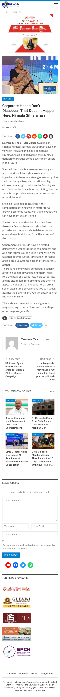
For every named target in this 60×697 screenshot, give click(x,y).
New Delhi (8, 98)
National (10, 400)
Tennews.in (7, 682)
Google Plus (46, 673)
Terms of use (39, 690)
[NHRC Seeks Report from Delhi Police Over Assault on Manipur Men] (43, 407)
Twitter (34, 673)
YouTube (11, 673)
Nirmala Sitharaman (24, 318)
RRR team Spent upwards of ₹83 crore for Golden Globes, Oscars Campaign (14, 370)
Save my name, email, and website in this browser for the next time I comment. (29, 547)
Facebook (23, 673)
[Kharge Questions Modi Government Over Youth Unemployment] (17, 407)
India (11, 318)
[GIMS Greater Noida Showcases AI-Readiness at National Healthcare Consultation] (17, 441)
